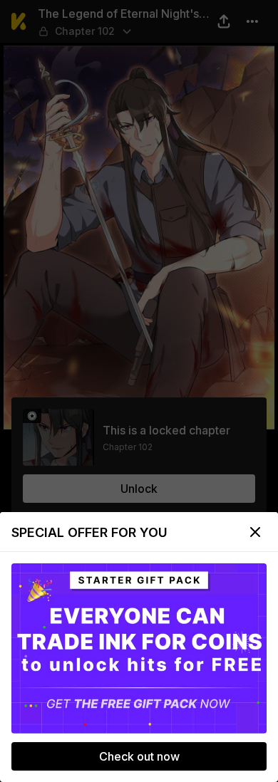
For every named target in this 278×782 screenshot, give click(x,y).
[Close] (255, 532)
